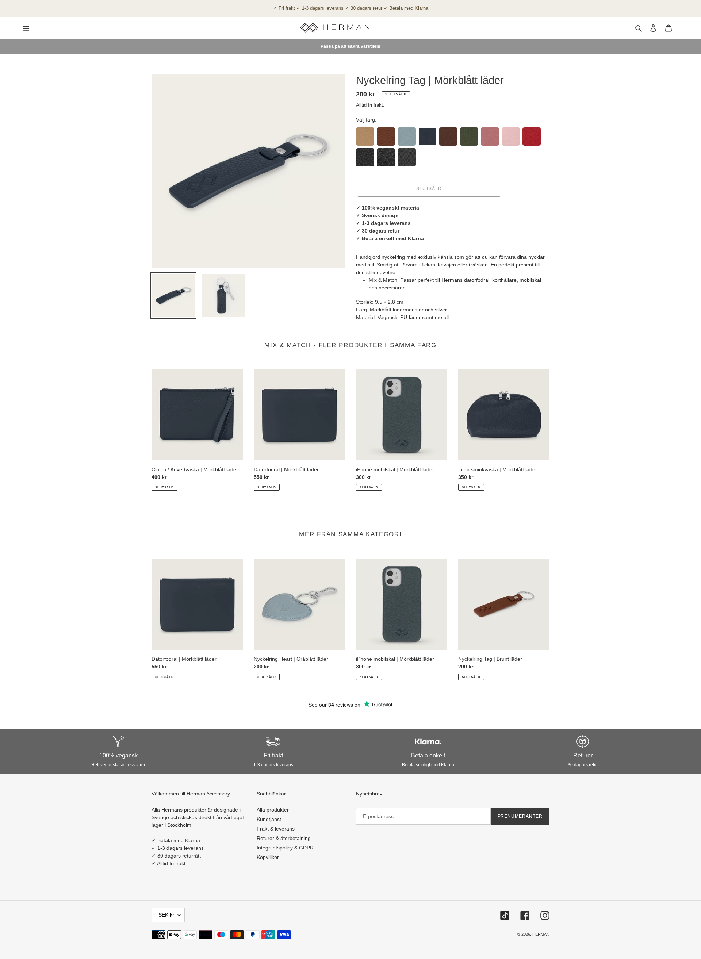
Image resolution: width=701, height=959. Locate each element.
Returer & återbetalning (284, 838)
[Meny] (26, 27)
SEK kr (166, 915)
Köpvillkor (268, 857)
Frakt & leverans (276, 829)
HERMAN (540, 934)
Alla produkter (273, 810)
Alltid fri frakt (369, 105)
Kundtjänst (269, 819)
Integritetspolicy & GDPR (285, 848)
